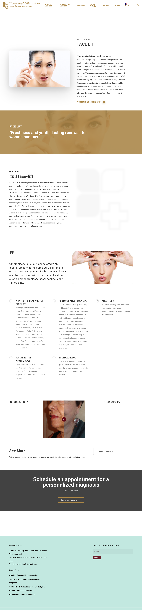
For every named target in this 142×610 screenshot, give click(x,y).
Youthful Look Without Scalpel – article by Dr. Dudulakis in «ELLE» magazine (27, 588)
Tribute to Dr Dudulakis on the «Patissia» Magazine (25, 581)
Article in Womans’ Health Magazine (23, 575)
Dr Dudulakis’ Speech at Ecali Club (22, 594)
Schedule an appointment (89, 102)
